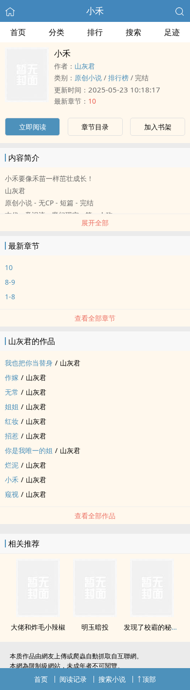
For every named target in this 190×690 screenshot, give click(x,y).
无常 (12, 392)
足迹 (172, 32)
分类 (56, 32)
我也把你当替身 (29, 362)
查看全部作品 (95, 515)
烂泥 (12, 465)
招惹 (12, 435)
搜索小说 (112, 679)
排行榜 (118, 77)
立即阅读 (32, 126)
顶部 (149, 679)
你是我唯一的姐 (29, 450)
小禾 (95, 11)
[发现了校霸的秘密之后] (152, 614)
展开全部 (95, 222)
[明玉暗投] (95, 614)
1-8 (10, 296)
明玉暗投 (95, 627)
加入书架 (157, 126)
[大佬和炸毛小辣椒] (38, 614)
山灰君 (85, 66)
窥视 (12, 494)
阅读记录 (73, 679)
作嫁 (12, 377)
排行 (95, 32)
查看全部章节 (95, 318)
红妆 (12, 421)
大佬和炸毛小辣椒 (38, 627)
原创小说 (88, 77)
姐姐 (12, 406)
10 (92, 101)
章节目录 (95, 126)
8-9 (10, 282)
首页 (18, 32)
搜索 (133, 32)
